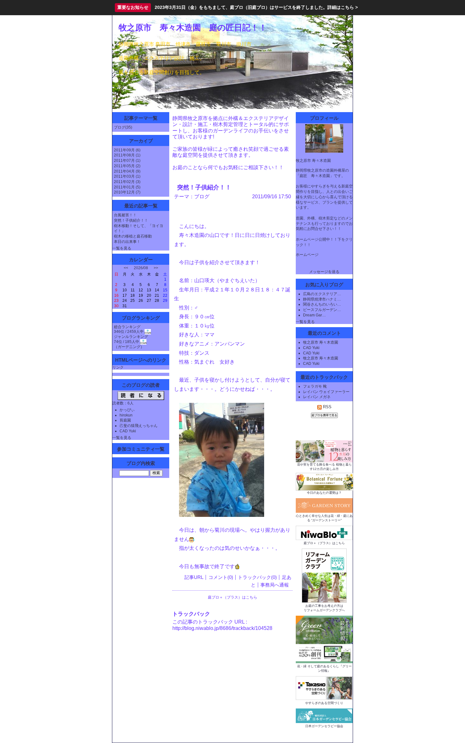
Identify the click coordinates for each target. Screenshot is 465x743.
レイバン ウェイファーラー (326, 392)
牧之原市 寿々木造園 (320, 342)
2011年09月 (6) (127, 150)
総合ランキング (127, 327)
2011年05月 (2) (127, 166)
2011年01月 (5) (127, 187)
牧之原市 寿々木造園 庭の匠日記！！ (193, 27)
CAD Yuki (128, 431)
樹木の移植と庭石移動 (133, 236)
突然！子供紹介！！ (131, 220)
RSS (327, 406)
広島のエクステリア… (322, 294)
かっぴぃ (127, 410)
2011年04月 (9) (127, 171)
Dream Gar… (314, 315)
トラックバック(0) (257, 577)
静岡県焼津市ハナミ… (322, 299)
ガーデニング (129, 347)
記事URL (193, 577)
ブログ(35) (123, 127)
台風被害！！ (125, 215)
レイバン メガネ (317, 397)
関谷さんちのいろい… (322, 304)
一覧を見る (121, 248)
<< (126, 268)
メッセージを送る (324, 272)
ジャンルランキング (131, 336)
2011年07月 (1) (127, 160)
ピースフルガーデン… (322, 310)
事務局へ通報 (274, 584)
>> (156, 268)
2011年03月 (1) (127, 176)
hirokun (126, 415)
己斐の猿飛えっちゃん (139, 425)
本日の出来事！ (127, 241)
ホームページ (307, 254)
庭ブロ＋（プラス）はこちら (232, 597)
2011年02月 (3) (127, 182)
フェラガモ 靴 (315, 386)
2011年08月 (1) (127, 155)
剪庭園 (125, 420)
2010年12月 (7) (127, 192)
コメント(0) (220, 577)
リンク (118, 367)
